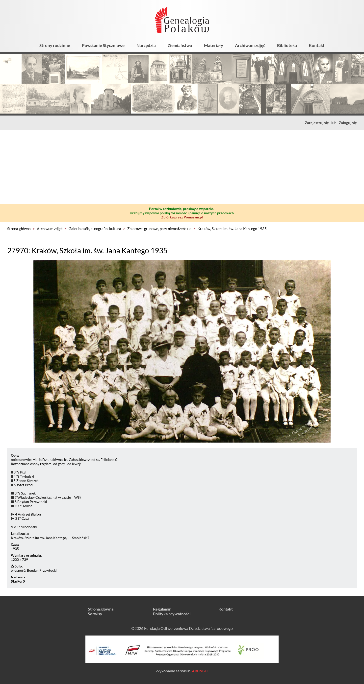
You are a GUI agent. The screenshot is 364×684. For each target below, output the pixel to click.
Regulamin (162, 609)
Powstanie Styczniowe (103, 45)
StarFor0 (18, 581)
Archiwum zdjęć (250, 45)
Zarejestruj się (317, 122)
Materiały (213, 45)
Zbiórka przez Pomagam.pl (182, 217)
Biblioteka (287, 45)
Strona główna (19, 228)
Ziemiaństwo (180, 45)
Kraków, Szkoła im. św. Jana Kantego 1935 (232, 228)
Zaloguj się (348, 122)
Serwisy (95, 613)
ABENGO (200, 670)
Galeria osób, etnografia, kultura (95, 228)
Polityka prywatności (171, 613)
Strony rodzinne (54, 45)
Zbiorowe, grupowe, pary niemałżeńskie (159, 228)
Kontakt (317, 45)
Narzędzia (146, 45)
